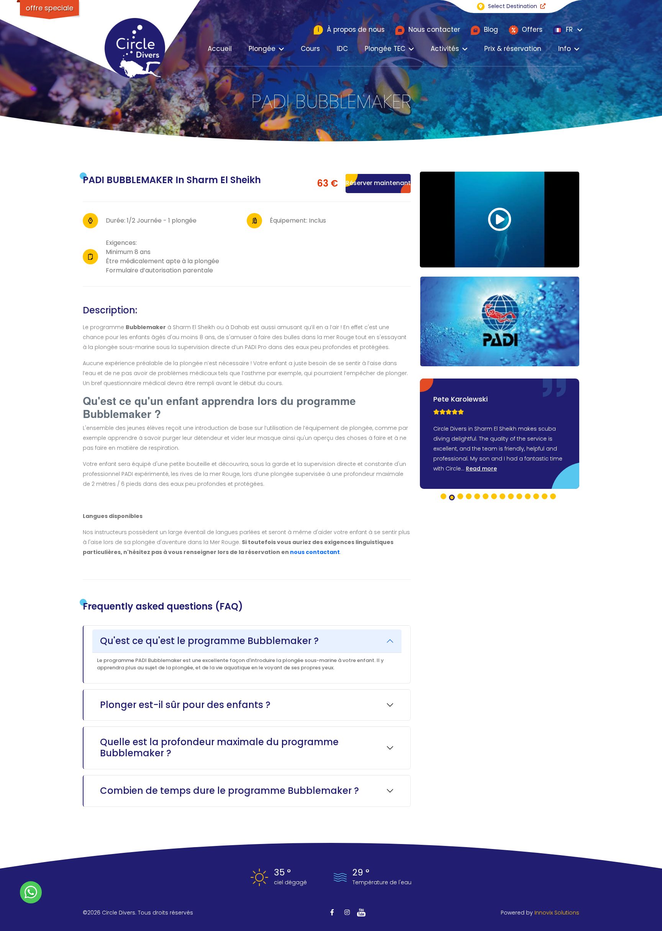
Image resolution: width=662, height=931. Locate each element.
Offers (531, 29)
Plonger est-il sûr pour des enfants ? (185, 704)
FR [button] (568, 29)
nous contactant (315, 552)
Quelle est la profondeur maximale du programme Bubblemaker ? (219, 747)
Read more (481, 468)
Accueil (220, 48)
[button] (443, 496)
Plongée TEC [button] (385, 48)
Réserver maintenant (378, 183)
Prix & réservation (512, 48)
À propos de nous (351, 29)
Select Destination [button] (513, 6)
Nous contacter (433, 29)
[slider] (448, 412)
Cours (310, 48)
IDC (342, 48)
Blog (490, 29)
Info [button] (564, 48)
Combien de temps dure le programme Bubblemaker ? (229, 790)
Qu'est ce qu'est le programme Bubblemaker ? (209, 640)
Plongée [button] (262, 48)
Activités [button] (445, 48)
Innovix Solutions (556, 912)
